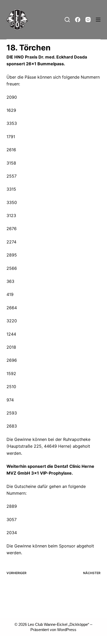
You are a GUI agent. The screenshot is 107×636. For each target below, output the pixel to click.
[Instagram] (88, 19)
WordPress (66, 629)
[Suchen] (67, 19)
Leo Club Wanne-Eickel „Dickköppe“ (58, 624)
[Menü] (98, 19)
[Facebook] (77, 19)
